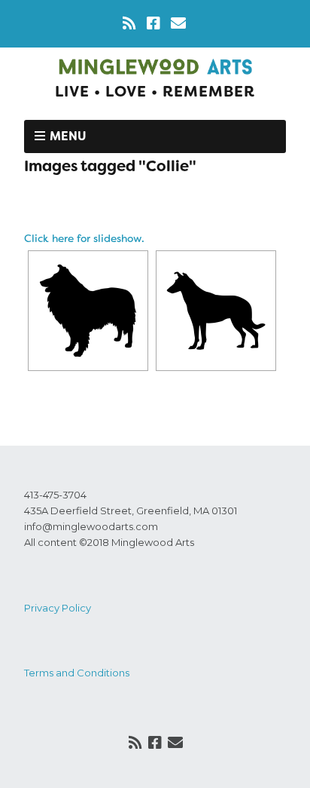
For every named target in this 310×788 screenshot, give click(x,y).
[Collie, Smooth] (216, 310)
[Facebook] (153, 23)
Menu (68, 136)
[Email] (178, 23)
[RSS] (130, 23)
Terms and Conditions (76, 673)
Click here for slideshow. (84, 238)
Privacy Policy (57, 608)
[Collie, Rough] (88, 310)
